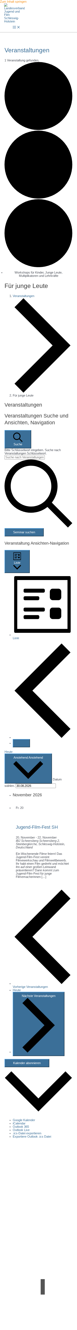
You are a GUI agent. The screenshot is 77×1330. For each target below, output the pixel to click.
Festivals (43, 1257)
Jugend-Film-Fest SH (37, 827)
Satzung (42, 1228)
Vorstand (43, 1225)
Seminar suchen (24, 532)
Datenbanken (43, 1264)
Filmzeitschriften (43, 1267)
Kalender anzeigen (38, 1206)
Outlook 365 (21, 1126)
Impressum (30, 1321)
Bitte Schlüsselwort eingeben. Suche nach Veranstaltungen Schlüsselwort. (33, 451)
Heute (9, 751)
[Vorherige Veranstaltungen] (42, 737)
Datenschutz (54, 1321)
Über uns (43, 1222)
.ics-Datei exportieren (27, 1133)
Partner (43, 1244)
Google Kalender (24, 1120)
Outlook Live (21, 1130)
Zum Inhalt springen (13, 1)
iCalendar (19, 1123)
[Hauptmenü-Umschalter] (16, 27)
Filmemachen (42, 1247)
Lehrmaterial (42, 1254)
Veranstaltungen (23, 296)
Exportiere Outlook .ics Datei (32, 1136)
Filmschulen (42, 1260)
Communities (43, 1251)
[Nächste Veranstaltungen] (21, 743)
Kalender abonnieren (27, 1063)
